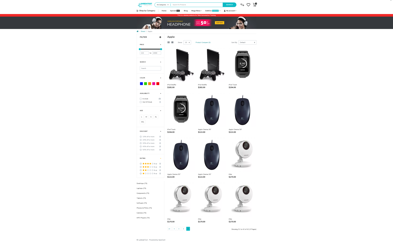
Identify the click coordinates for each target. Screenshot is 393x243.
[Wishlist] (248, 5)
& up (155, 164)
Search (229, 5)
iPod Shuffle (171, 85)
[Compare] (242, 5)
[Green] (145, 83)
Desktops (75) (142, 183)
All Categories (161, 5)
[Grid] (168, 42)
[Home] (137, 31)
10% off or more (148, 137)
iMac (230, 174)
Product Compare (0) (203, 42)
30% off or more (148, 143)
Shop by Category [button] (147, 10)
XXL (142, 122)
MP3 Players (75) (143, 218)
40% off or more (148, 146)
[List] (172, 42)
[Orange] (149, 83)
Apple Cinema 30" (204, 129)
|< (169, 229)
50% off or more (148, 150)
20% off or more (148, 140)
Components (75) (143, 193)
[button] (254, 5)
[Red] (157, 83)
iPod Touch (233, 85)
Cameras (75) (141, 213)
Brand (143, 31)
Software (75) (142, 203)
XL (156, 117)
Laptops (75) (141, 188)
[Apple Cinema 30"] (196, 23)
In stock (145, 99)
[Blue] (141, 83)
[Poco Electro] (144, 4)
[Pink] (153, 83)
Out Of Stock (147, 102)
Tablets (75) (141, 198)
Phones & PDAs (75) (144, 208)
